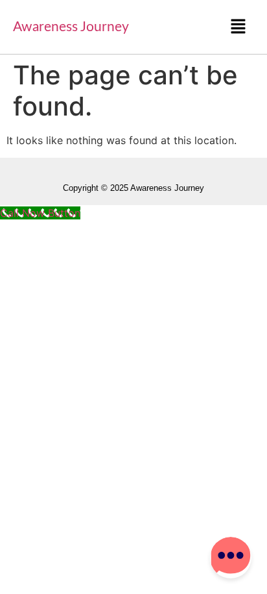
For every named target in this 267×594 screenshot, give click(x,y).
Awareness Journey (71, 27)
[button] (238, 27)
